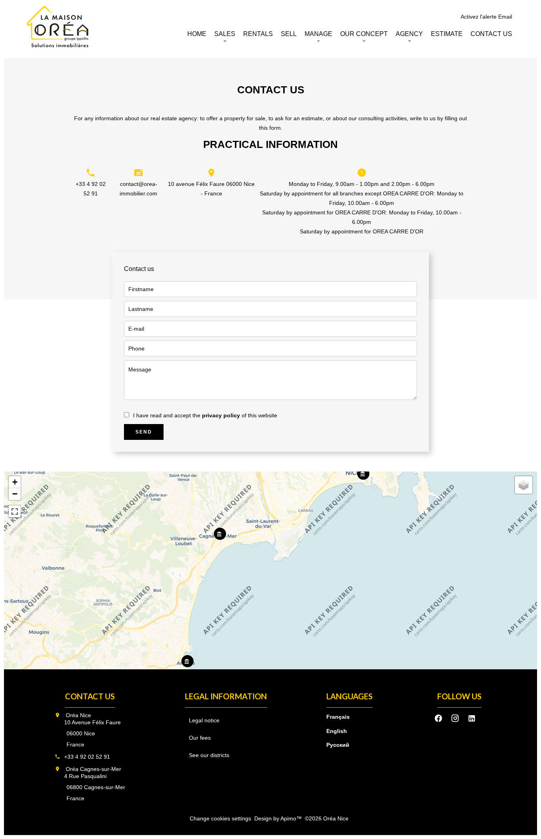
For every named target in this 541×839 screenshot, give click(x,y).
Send (143, 432)
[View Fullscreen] (15, 511)
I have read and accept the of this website (205, 415)
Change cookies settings (220, 818)
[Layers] (523, 485)
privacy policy (221, 415)
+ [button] (14, 482)
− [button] (14, 494)
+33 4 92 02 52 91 (87, 757)
